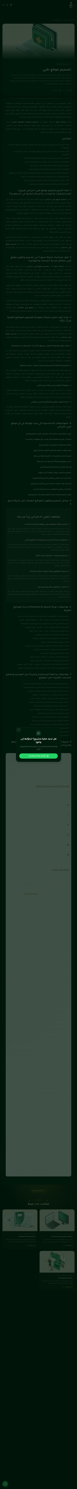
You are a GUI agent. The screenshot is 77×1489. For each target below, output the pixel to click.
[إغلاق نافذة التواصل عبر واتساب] (18, 729)
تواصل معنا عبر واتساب (37, 756)
